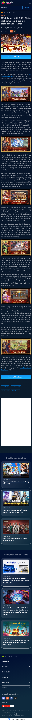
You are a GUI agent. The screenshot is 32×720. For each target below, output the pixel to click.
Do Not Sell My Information (17, 715)
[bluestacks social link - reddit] (7, 698)
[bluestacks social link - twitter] (15, 698)
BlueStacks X (15, 390)
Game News (5, 390)
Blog (7, 12)
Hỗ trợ (4, 688)
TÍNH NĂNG (6, 672)
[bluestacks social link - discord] (3, 698)
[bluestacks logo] (7, 3)
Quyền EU (8, 715)
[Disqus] (16, 422)
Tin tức (13, 12)
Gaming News (16, 386)
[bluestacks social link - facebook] (11, 698)
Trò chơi (4, 667)
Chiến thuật (5, 386)
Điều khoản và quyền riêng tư (9, 714)
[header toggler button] (30, 3)
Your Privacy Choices (18, 719)
